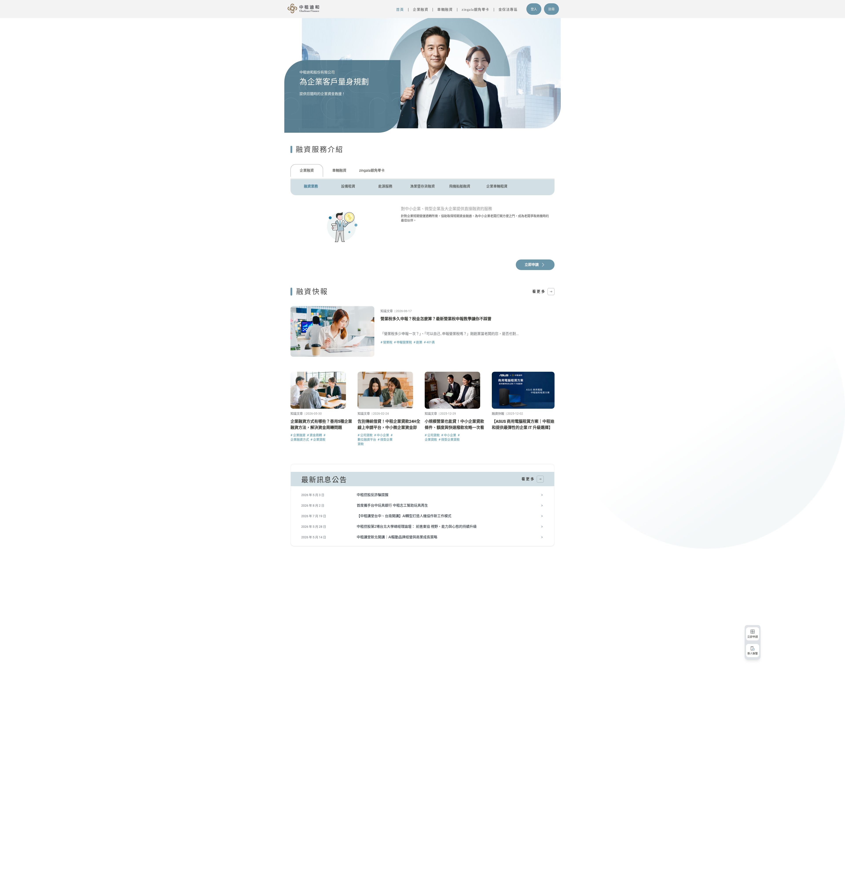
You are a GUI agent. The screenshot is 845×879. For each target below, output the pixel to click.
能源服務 (385, 186)
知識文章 (386, 311)
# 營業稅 (386, 342)
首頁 (400, 9)
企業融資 (420, 9)
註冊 (551, 9)
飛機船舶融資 (459, 186)
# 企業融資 (298, 435)
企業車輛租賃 (496, 186)
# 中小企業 (382, 435)
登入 (534, 9)
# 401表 (429, 342)
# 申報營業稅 (403, 342)
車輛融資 (445, 9)
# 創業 (418, 342)
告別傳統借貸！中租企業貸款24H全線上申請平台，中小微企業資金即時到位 (389, 427)
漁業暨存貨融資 (422, 186)
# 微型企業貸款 (449, 439)
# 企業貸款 (317, 439)
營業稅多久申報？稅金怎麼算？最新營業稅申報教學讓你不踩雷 (435, 318)
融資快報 (498, 413)
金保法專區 (508, 9)
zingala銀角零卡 (475, 9)
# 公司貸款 (365, 435)
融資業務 (311, 186)
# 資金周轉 (315, 435)
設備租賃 (348, 186)
